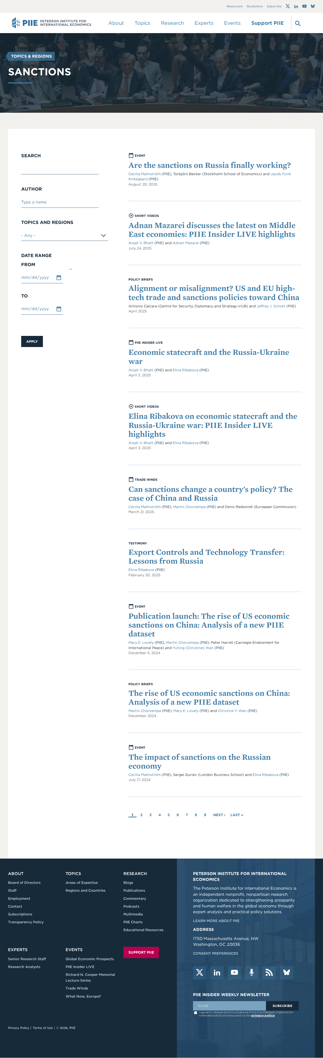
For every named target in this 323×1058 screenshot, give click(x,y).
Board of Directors (24, 883)
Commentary (134, 898)
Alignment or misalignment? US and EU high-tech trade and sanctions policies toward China (213, 292)
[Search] (297, 23)
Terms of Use (43, 1028)
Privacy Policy (18, 1028)
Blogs (128, 883)
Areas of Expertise (82, 883)
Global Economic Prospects (90, 959)
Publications (134, 890)
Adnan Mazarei (186, 243)
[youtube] (234, 972)
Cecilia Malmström (145, 174)
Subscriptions (20, 914)
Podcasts (131, 906)
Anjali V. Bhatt (141, 243)
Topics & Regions (31, 56)
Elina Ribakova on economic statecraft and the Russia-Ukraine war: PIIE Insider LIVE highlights (212, 425)
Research (135, 873)
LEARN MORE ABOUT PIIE (216, 921)
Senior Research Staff (27, 959)
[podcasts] (251, 972)
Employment (19, 898)
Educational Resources (143, 930)
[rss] (269, 972)
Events (232, 23)
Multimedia (133, 914)
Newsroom (235, 6)
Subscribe (274, 6)
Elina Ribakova (186, 370)
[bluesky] (286, 972)
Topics (73, 873)
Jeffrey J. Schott (271, 306)
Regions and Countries (85, 890)
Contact (15, 906)
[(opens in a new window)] (288, 6)
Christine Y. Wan (233, 711)
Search (31, 155)
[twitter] (199, 972)
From (28, 264)
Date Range (36, 255)
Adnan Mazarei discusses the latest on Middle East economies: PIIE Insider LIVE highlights (211, 229)
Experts (18, 949)
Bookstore (255, 6)
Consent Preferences (215, 953)
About (15, 873)
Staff (12, 890)
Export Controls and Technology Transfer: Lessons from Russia (206, 556)
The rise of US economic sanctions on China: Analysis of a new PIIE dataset (209, 697)
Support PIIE (267, 23)
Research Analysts (24, 967)
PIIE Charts (133, 922)
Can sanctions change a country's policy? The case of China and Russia (210, 493)
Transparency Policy (26, 922)
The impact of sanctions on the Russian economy (199, 761)
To (24, 295)
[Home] (51, 23)
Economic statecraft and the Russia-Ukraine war (208, 356)
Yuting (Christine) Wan (193, 648)
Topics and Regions (47, 222)
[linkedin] (217, 972)
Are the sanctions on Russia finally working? (209, 165)
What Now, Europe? (83, 996)
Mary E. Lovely (141, 642)
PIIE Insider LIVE (80, 967)
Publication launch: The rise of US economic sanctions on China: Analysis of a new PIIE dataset (208, 624)
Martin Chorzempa (190, 507)
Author (31, 189)
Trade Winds (77, 988)
